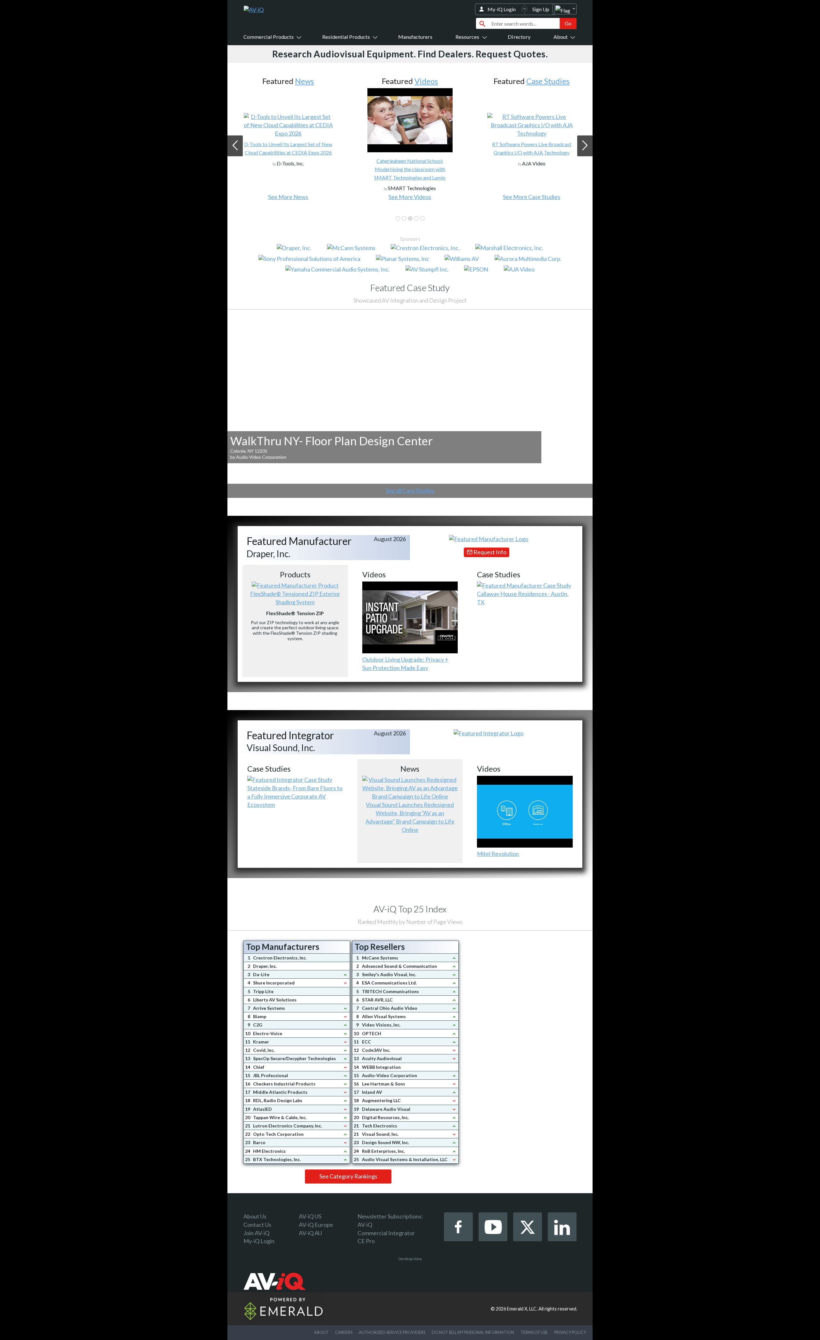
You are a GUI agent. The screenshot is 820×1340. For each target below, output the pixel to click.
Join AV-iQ (256, 1232)
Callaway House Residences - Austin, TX (523, 598)
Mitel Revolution (498, 853)
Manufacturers (415, 37)
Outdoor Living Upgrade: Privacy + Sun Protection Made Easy (405, 663)
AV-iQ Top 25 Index (410, 908)
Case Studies (548, 81)
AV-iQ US (310, 1216)
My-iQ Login (502, 9)
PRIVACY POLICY (570, 1332)
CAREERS (343, 1332)
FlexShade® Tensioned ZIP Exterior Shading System (295, 598)
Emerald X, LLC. (522, 1308)
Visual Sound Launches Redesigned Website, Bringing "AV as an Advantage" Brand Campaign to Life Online (410, 817)
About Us (254, 1216)
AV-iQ (364, 1224)
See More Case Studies (531, 196)
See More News (288, 196)
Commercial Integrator (386, 1232)
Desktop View (410, 1258)
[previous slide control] (235, 145)
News (304, 81)
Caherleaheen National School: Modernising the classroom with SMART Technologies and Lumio (410, 169)
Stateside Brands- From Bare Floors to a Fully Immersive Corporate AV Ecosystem (294, 796)
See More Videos (410, 196)
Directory (519, 37)
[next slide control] (585, 145)
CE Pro (366, 1240)
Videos (426, 81)
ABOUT (321, 1332)
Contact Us (257, 1224)
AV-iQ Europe (316, 1224)
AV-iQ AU (310, 1232)
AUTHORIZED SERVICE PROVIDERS (392, 1332)
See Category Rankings (348, 1176)
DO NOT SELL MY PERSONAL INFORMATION (473, 1332)
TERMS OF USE (534, 1332)
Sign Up (540, 9)
